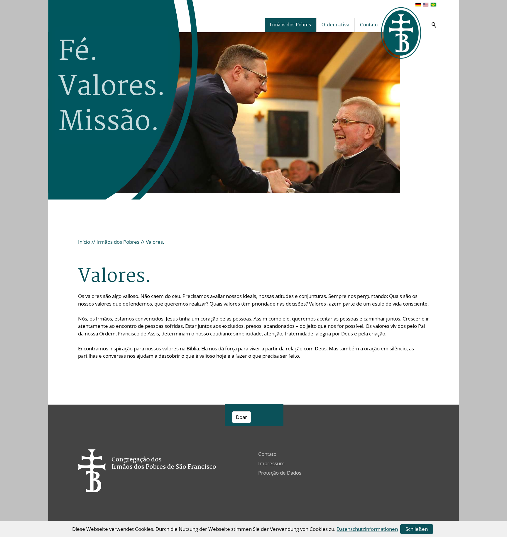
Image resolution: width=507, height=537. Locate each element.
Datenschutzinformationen (367, 529)
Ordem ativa (335, 25)
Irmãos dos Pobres (290, 25)
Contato (369, 25)
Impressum (271, 463)
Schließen (416, 529)
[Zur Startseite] (401, 33)
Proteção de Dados (279, 472)
